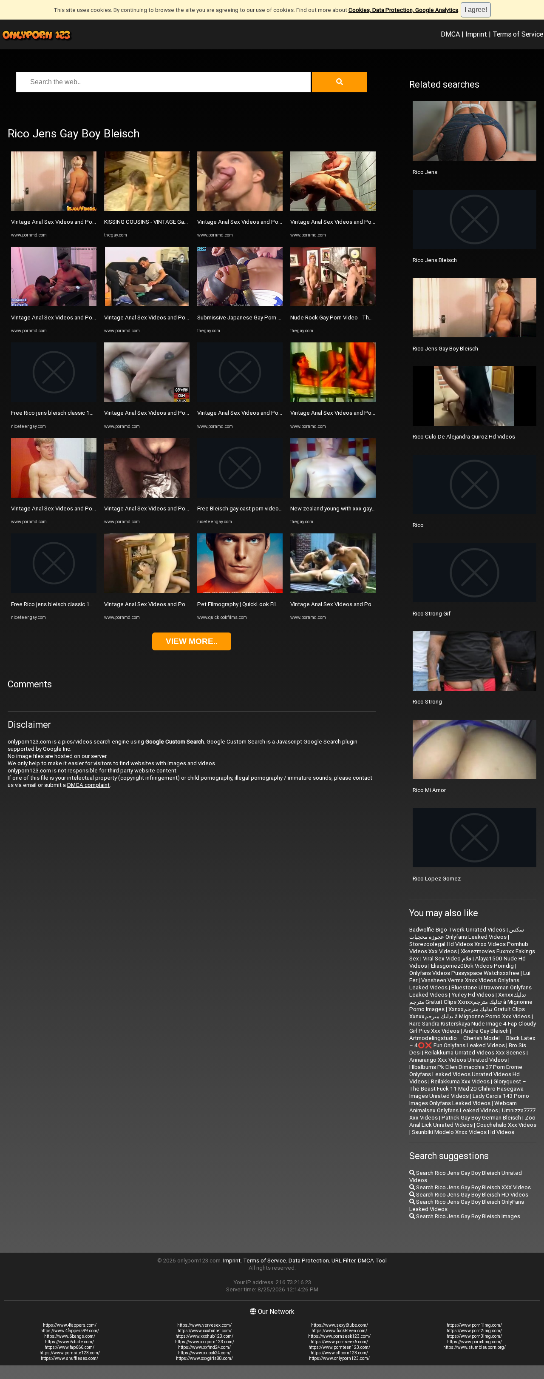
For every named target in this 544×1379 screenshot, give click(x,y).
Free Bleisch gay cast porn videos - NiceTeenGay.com (264, 508)
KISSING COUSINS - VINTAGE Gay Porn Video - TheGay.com (178, 221)
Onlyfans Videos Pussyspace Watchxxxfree (464, 973)
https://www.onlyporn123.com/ (339, 1358)
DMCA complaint (88, 785)
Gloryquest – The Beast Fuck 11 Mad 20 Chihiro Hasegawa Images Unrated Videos (467, 1089)
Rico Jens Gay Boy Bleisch (445, 348)
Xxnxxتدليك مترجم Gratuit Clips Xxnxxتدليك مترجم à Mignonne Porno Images (471, 1002)
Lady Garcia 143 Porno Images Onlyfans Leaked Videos (469, 1099)
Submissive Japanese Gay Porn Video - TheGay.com (262, 317)
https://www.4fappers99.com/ (69, 1330)
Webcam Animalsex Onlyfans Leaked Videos (463, 1107)
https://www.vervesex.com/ (204, 1325)
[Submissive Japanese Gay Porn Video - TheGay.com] (240, 304)
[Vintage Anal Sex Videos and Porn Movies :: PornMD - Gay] (53, 209)
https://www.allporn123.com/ (339, 1353)
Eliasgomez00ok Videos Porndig (472, 965)
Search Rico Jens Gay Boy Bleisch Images (467, 1216)
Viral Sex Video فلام (447, 958)
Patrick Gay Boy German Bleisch (481, 1117)
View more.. (192, 641)
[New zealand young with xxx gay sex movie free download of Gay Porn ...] (333, 495)
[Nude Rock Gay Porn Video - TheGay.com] (333, 304)
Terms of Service (518, 34)
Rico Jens (425, 172)
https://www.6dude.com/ (69, 1342)
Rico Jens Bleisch (435, 260)
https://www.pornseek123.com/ (339, 1336)
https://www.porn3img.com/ (474, 1336)
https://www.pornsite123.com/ (70, 1353)
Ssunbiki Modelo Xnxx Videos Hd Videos (463, 1132)
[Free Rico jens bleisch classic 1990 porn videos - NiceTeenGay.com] (53, 400)
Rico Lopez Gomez (437, 878)
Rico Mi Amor (429, 790)
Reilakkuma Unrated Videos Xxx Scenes (475, 1052)
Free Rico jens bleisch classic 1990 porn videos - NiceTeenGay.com (96, 412)
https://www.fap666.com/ (69, 1347)
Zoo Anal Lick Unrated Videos (472, 1121)
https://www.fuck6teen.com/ (339, 1330)
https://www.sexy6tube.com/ (339, 1325)
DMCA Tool (372, 1260)
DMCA (450, 34)
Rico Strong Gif (431, 613)
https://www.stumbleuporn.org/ (474, 1347)
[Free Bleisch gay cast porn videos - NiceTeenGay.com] (240, 495)
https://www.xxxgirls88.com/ (204, 1358)
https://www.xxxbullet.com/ (205, 1330)
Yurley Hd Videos (472, 994)
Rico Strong (427, 701)
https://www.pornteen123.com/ (339, 1347)
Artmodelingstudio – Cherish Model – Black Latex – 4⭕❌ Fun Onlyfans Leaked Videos (472, 1041)
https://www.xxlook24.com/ (204, 1353)
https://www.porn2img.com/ (474, 1330)
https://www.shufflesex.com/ (69, 1358)
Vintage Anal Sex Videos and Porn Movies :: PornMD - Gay (83, 221)
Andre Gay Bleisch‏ (486, 1030)
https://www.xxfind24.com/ (204, 1347)
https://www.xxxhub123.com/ (204, 1336)
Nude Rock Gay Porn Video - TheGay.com (342, 317)
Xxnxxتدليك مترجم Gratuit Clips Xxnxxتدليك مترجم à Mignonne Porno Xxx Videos (469, 1013)
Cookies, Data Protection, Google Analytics (403, 10)
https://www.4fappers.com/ (69, 1325)
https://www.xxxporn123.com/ (204, 1342)
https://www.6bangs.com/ (69, 1336)
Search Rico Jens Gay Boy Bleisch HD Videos (471, 1194)
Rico (418, 525)
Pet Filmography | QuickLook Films (240, 604)
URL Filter (343, 1260)
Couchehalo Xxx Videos (506, 1124)
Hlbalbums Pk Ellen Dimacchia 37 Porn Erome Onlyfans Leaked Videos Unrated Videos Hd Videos (465, 1074)
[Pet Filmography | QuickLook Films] (240, 591)
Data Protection (309, 1260)
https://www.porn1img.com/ (474, 1325)
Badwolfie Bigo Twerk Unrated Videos (457, 929)
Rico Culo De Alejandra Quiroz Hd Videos (464, 436)
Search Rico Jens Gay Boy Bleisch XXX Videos (473, 1187)
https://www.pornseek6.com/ (339, 1342)
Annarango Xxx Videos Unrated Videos (458, 1059)
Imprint (476, 34)
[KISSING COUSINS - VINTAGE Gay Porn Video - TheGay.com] (147, 209)
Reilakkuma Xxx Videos (460, 1081)
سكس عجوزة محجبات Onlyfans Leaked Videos (466, 933)
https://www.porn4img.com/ (474, 1342)
